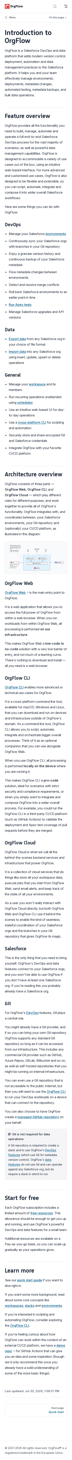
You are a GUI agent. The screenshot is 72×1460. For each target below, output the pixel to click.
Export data (17, 339)
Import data (17, 352)
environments (55, 234)
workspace (37, 384)
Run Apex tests (20, 305)
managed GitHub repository (38, 1117)
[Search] (54, 6)
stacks (29, 1306)
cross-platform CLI (32, 422)
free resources (41, 1213)
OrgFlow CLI (14, 687)
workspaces (14, 1306)
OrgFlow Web (15, 593)
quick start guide (29, 1280)
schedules (25, 402)
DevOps (32, 1013)
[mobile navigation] (65, 6)
